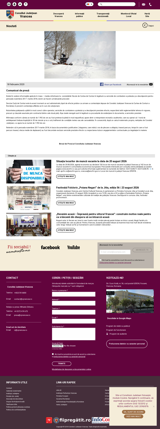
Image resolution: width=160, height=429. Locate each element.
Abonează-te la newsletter (137, 85)
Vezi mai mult (133, 416)
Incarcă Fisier (57, 343)
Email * (55, 317)
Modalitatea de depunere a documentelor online (71, 369)
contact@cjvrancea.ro (23, 299)
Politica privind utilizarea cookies (18, 407)
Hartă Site (147, 14)
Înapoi (151, 26)
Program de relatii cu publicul (118, 326)
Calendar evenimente (13, 391)
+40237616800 (20, 293)
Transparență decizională (103, 14)
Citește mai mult (66, 176)
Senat (107, 390)
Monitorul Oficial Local (128, 14)
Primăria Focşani (62, 396)
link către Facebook (50, 249)
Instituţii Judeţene (12, 393)
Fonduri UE (109, 402)
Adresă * (55, 299)
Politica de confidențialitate (16, 410)
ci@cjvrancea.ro (20, 330)
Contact (9, 388)
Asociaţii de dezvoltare (14, 399)
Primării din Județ (12, 396)
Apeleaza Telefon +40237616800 (151, 4)
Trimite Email (144, 4)
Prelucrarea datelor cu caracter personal (127, 344)
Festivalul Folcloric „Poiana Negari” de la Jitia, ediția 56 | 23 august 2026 (97, 187)
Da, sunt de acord (133, 412)
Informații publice (79, 14)
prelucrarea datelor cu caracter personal (115, 263)
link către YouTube (73, 249)
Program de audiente (118, 334)
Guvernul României (63, 399)
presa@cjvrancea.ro (22, 315)
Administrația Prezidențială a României (70, 402)
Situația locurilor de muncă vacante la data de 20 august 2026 (91, 161)
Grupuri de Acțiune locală (15, 402)
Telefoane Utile (11, 404)
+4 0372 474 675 (21, 311)
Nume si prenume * (60, 290)
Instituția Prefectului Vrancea (66, 393)
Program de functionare (116, 330)
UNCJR (58, 390)
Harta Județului (61, 405)
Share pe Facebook (112, 85)
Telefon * (56, 308)
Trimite (61, 364)
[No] (153, 406)
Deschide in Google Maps (119, 318)
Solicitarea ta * (58, 326)
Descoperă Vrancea (58, 14)
